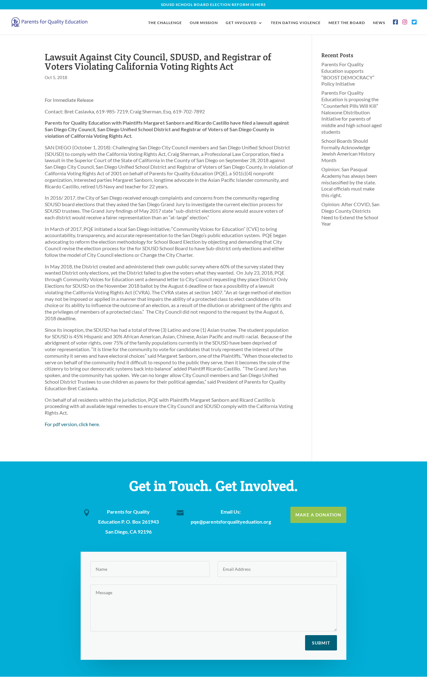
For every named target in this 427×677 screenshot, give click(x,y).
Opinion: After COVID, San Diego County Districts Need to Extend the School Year (350, 213)
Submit (321, 642)
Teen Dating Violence (296, 23)
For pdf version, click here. (72, 424)
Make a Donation (318, 514)
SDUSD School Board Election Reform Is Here (213, 5)
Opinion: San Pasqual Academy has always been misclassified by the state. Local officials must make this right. (349, 182)
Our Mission (204, 23)
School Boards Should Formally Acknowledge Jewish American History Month (348, 150)
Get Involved (241, 23)
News (379, 23)
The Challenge (165, 23)
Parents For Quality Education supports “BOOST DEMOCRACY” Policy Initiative (347, 74)
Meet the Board (347, 23)
